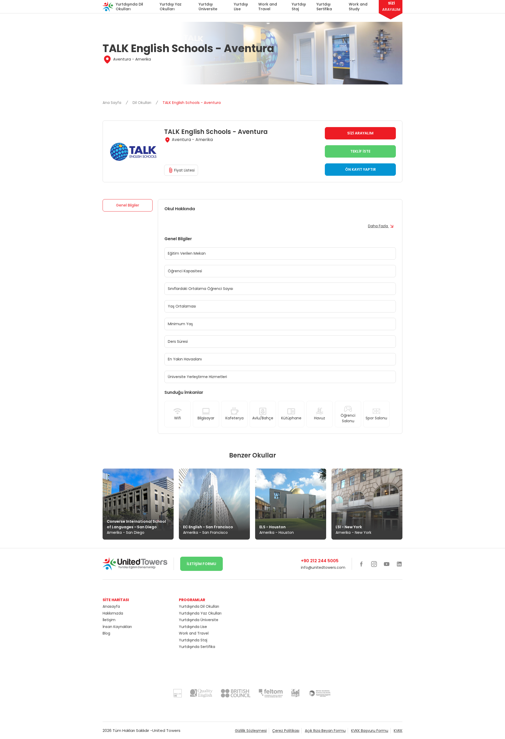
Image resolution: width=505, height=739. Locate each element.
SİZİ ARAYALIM (360, 133)
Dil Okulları (142, 102)
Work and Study (358, 6)
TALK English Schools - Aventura (192, 102)
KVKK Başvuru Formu (369, 730)
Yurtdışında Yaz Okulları (200, 613)
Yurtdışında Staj (193, 640)
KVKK (398, 730)
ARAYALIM (391, 6)
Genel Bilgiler (127, 205)
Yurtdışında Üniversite (198, 619)
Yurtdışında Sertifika (197, 646)
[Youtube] (386, 563)
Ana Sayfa (112, 102)
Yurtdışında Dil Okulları (129, 6)
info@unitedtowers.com (323, 567)
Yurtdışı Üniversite (208, 6)
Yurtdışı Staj (299, 6)
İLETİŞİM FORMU (201, 563)
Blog (106, 633)
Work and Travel (267, 6)
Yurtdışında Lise (193, 626)
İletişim (109, 619)
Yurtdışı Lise (241, 6)
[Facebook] (361, 563)
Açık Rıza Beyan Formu (325, 730)
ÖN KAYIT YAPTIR (360, 169)
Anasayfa (111, 606)
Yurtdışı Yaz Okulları (170, 6)
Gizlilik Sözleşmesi (251, 730)
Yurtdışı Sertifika (324, 6)
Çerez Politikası (285, 730)
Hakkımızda (113, 613)
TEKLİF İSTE (360, 151)
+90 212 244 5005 (320, 561)
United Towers (166, 730)
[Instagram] (374, 563)
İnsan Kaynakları (117, 626)
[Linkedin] (399, 563)
